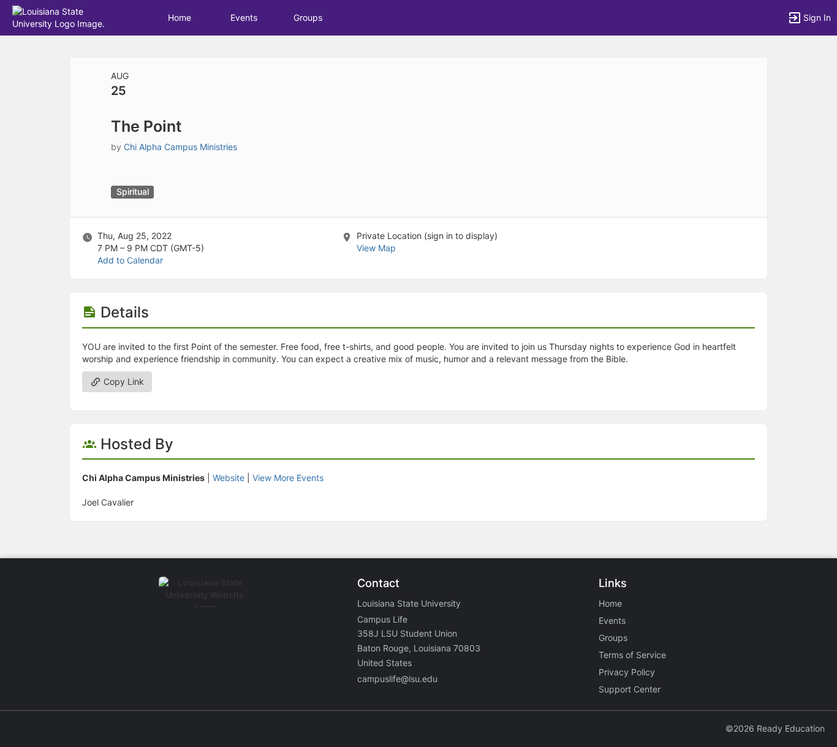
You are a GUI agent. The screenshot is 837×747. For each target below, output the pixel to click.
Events (243, 17)
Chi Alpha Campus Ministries (180, 147)
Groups (308, 17)
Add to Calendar (130, 260)
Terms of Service (632, 655)
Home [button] (179, 17)
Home (610, 603)
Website (228, 477)
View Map (376, 248)
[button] (62, 17)
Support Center (630, 689)
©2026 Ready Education (775, 728)
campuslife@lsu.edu (397, 678)
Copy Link (122, 381)
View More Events (288, 477)
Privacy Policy (627, 672)
